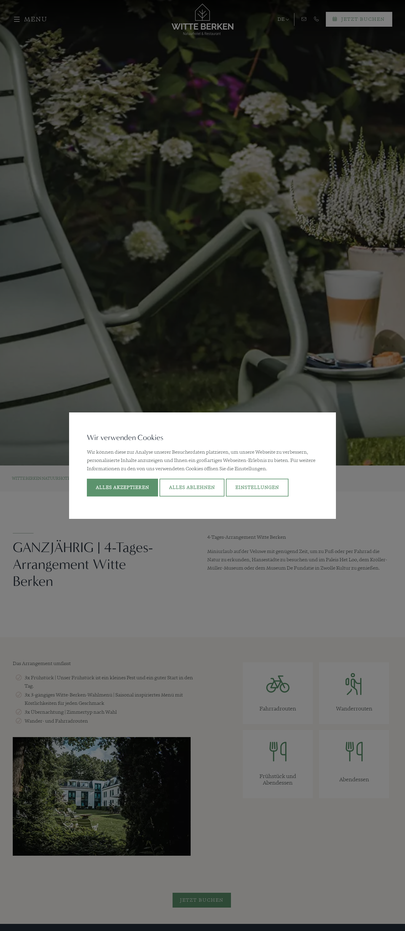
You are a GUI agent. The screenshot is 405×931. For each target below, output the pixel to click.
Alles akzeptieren (122, 487)
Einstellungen (257, 487)
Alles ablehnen (192, 487)
